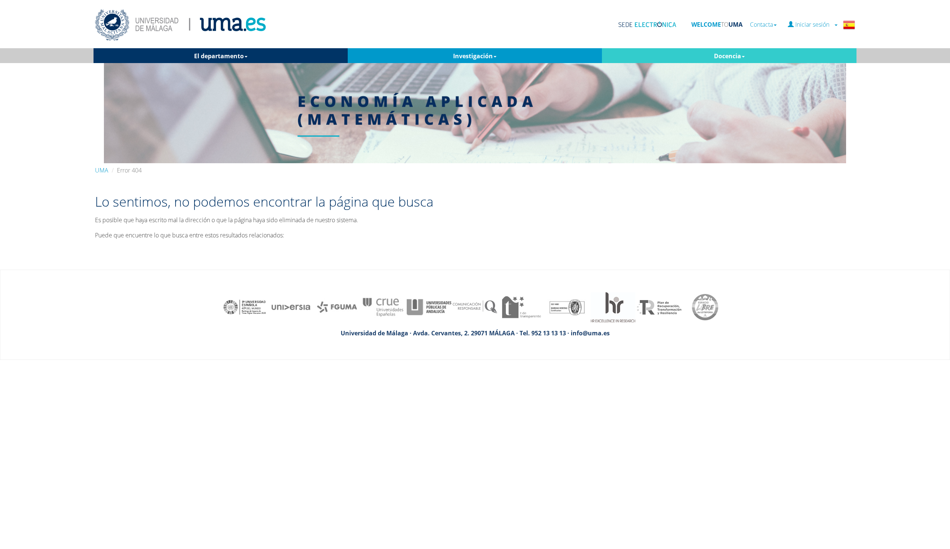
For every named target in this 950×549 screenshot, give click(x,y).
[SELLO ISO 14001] (567, 306)
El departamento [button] (219, 56)
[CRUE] (383, 306)
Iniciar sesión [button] (814, 25)
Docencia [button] (727, 56)
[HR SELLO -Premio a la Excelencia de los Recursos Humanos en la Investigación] (613, 306)
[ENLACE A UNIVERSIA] (291, 306)
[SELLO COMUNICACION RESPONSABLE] (475, 306)
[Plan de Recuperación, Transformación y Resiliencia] (659, 306)
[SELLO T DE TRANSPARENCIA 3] (521, 306)
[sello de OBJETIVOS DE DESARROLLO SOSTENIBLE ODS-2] (245, 306)
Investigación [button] (473, 56)
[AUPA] (429, 306)
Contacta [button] (761, 25)
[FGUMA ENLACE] (337, 306)
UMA (101, 170)
